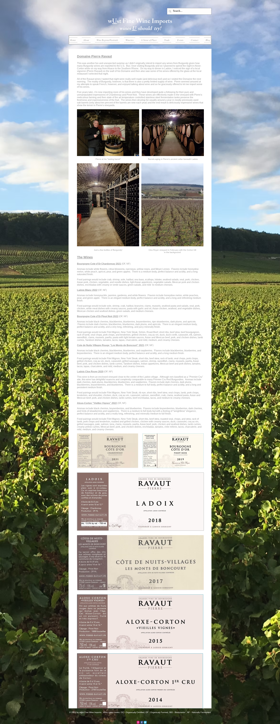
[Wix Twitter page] (145, 722)
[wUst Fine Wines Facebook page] (141, 722)
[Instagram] (138, 722)
